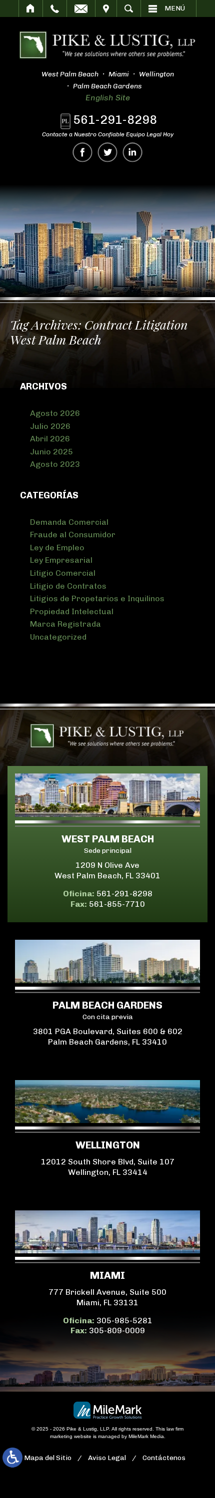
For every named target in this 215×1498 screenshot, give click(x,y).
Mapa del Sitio (48, 1458)
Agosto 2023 (55, 464)
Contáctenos (164, 1458)
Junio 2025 (51, 451)
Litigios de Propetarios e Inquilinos (97, 598)
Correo (81, 8)
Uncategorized (58, 637)
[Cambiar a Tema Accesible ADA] (12, 1458)
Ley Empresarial (61, 560)
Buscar (128, 8)
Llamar (54, 8)
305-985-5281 (124, 1320)
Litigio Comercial (63, 573)
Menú (174, 8)
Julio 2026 (50, 426)
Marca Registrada (65, 624)
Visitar (106, 8)
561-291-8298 (115, 119)
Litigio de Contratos (68, 586)
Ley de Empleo (57, 547)
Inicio (30, 8)
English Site (108, 97)
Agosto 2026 (55, 413)
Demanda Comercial (69, 522)
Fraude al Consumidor (73, 534)
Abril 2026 (50, 438)
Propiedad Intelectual (72, 611)
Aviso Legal (107, 1458)
